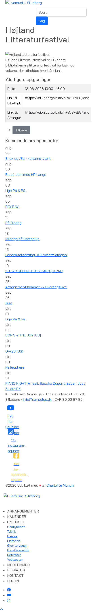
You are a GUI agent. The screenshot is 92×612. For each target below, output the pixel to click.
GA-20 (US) (14, 351)
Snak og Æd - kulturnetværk (28, 158)
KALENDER (16, 516)
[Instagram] (8, 600)
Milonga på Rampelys (22, 239)
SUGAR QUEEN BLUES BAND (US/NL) (34, 271)
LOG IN (13, 581)
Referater (14, 555)
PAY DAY (12, 206)
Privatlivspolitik (18, 550)
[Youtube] (9, 595)
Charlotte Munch (60, 485)
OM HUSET (16, 522)
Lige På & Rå (15, 190)
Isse (8, 303)
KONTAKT (15, 575)
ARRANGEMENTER (23, 511)
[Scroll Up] (1, 609)
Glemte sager (17, 546)
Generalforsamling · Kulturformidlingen (36, 255)
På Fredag (13, 222)
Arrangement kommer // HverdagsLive (36, 287)
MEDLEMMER (18, 564)
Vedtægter (15, 560)
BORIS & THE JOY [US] (23, 335)
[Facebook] (9, 589)
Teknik (11, 531)
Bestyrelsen (16, 527)
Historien (13, 541)
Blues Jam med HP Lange (25, 174)
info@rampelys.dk (37, 399)
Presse (12, 536)
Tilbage (21, 130)
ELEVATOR (16, 570)
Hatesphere (14, 367)
